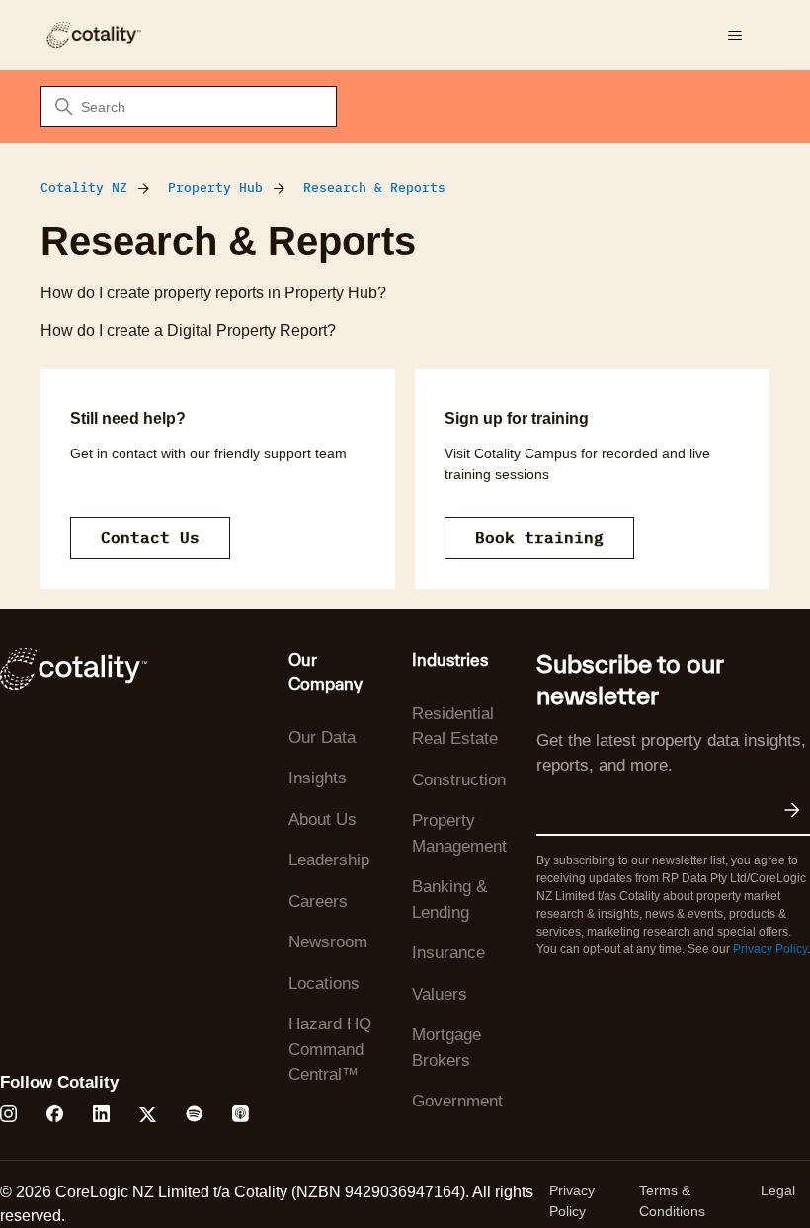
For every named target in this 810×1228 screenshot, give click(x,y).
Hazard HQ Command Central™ (329, 1049)
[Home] (92, 35)
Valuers (439, 994)
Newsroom (327, 942)
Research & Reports (374, 187)
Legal (778, 1190)
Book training (539, 537)
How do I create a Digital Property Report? (188, 330)
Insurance (448, 952)
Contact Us (150, 537)
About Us (322, 819)
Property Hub (215, 187)
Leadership (328, 860)
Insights (317, 778)
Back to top (695, 1167)
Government (457, 1101)
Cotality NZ (83, 187)
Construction (459, 780)
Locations (324, 983)
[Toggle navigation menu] (734, 35)
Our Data (322, 737)
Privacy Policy (770, 949)
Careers (318, 901)
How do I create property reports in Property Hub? (213, 293)
